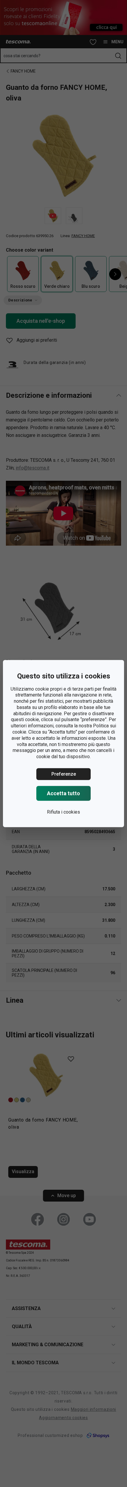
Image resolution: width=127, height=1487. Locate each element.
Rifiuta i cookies (63, 812)
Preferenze (63, 774)
